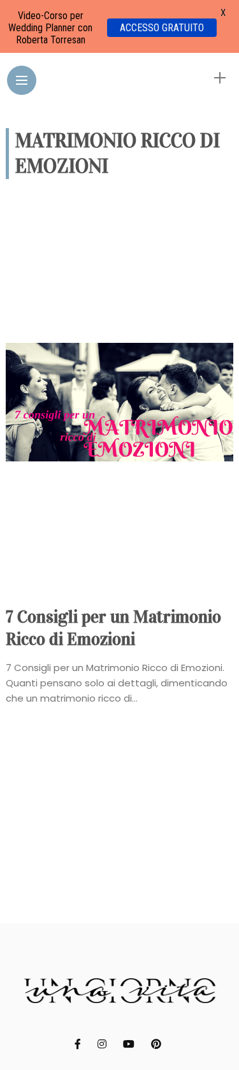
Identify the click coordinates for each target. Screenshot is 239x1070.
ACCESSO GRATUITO (162, 28)
